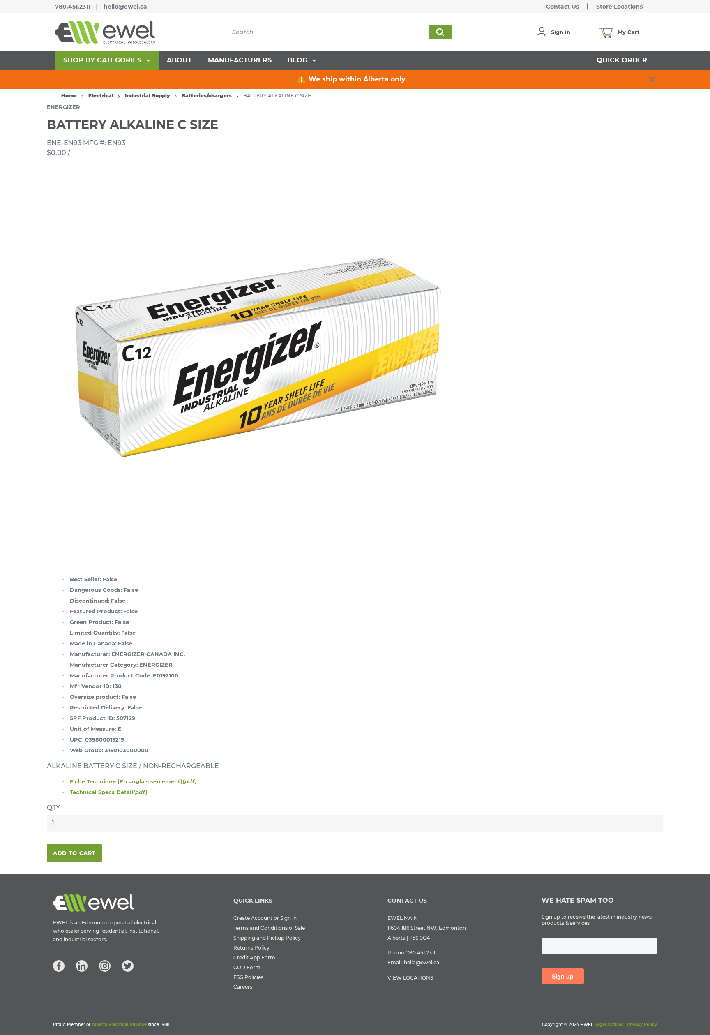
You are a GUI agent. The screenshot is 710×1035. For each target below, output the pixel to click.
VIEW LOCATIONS (410, 978)
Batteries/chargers (207, 95)
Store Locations (619, 6)
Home (69, 95)
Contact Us (562, 6)
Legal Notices (609, 1024)
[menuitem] (107, 60)
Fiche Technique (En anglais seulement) (133, 781)
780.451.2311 (72, 6)
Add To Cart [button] (74, 853)
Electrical (100, 95)
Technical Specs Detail (109, 792)
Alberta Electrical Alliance (119, 1024)
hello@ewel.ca (125, 6)
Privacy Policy (642, 1024)
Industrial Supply (147, 95)
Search (439, 32)
